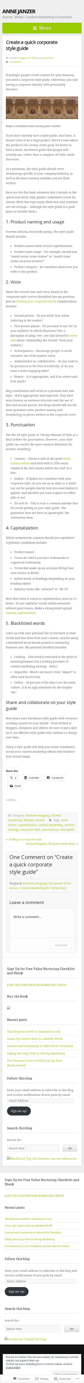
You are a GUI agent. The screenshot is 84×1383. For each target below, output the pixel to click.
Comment (61, 945)
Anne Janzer (18, 11)
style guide (67, 829)
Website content (34, 820)
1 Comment (15, 62)
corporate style (30, 829)
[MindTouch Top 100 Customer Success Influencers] (42, 1158)
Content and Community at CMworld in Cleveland (40, 1046)
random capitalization (21, 612)
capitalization (27, 825)
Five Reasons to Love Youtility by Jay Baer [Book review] (37, 1246)
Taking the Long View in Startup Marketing (36, 1053)
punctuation (50, 829)
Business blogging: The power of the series (50, 843)
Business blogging (37, 815)
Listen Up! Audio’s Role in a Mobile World (35, 1038)
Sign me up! (19, 1111)
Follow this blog (19, 1078)
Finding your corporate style (35, 301)
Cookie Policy (13, 1367)
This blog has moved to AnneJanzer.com (33, 1031)
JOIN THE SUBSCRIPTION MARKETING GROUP (36, 984)
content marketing (50, 825)
